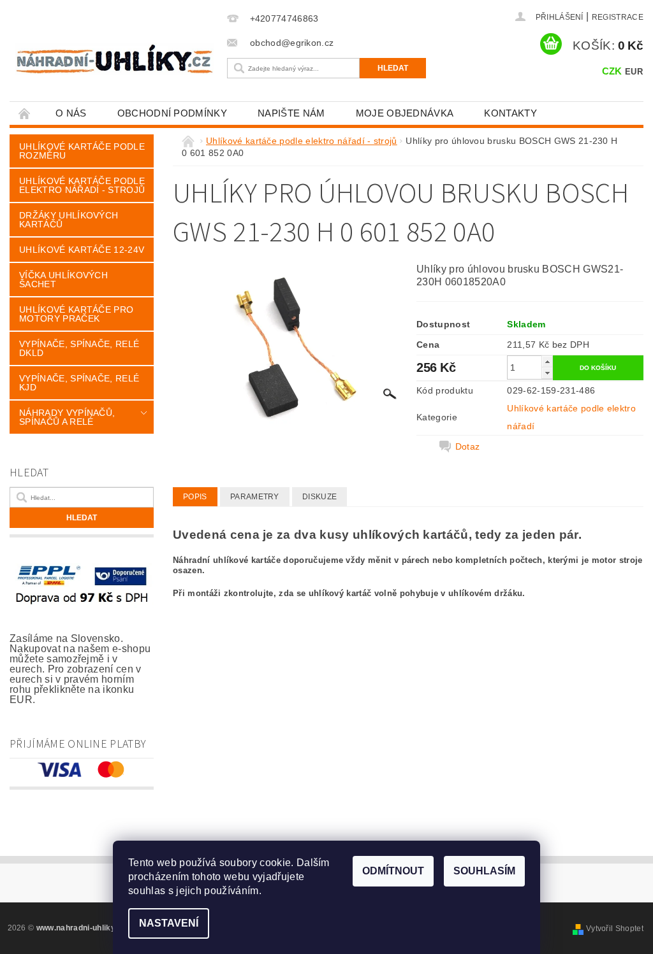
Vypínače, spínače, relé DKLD (79, 348)
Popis (195, 496)
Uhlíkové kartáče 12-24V (81, 250)
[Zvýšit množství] (547, 361)
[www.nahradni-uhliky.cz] (114, 59)
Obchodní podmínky (172, 113)
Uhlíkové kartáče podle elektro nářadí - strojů (82, 185)
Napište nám (291, 113)
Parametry (254, 496)
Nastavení (168, 923)
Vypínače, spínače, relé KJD (79, 382)
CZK (612, 71)
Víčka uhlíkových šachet (63, 279)
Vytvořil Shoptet (614, 928)
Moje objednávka (405, 113)
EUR (634, 71)
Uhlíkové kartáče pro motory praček (76, 314)
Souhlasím (484, 870)
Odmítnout (393, 870)
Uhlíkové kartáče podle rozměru (82, 150)
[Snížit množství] (547, 373)
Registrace (617, 17)
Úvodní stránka (25, 113)
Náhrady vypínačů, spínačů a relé (67, 417)
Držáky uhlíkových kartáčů (68, 219)
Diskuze (319, 496)
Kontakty (510, 113)
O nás (71, 113)
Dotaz (467, 446)
